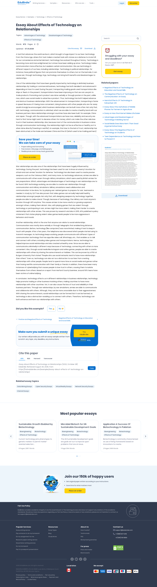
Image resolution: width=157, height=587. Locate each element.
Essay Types (52, 530)
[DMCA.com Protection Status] (118, 548)
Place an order (29, 157)
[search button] (138, 38)
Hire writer (133, 3)
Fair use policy (50, 575)
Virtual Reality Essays (64, 386)
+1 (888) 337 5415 (121, 534)
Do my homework (22, 546)
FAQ (82, 536)
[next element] (145, 436)
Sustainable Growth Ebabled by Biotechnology (36, 426)
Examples (31, 17)
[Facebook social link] (72, 559)
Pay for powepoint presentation (27, 549)
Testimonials (85, 533)
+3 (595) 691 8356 (121, 538)
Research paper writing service (26, 540)
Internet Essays (23, 391)
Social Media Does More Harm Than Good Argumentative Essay (121, 124)
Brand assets (85, 553)
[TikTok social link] (80, 559)
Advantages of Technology (34, 35)
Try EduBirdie (84, 333)
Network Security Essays (84, 386)
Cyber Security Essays (44, 386)
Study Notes (52, 536)
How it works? (85, 530)
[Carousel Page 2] (78, 456)
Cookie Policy (31, 579)
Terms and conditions (35, 575)
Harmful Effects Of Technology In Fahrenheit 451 (118, 101)
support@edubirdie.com (124, 530)
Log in (122, 3)
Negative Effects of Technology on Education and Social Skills (76, 319)
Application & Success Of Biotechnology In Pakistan (117, 426)
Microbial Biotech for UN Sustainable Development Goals (78, 426)
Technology (40, 17)
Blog (49, 533)
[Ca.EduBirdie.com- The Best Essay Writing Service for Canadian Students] (69, 570)
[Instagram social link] (85, 559)
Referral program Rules (39, 577)
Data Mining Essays (24, 386)
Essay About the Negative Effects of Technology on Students (119, 131)
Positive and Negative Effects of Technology (35, 319)
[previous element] (11, 436)
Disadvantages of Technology (60, 35)
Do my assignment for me (25, 536)
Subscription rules (22, 577)
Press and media (86, 550)
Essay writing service (23, 530)
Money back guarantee (89, 540)
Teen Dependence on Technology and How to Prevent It (122, 137)
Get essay (118, 71)
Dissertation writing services (26, 543)
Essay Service (20, 17)
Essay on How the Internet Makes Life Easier (122, 113)
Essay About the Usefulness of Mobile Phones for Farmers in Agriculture (119, 108)
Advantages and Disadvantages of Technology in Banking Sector (118, 118)
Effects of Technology (54, 17)
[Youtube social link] (76, 559)
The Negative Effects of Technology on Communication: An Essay (120, 95)
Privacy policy (20, 575)
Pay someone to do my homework (28, 533)
